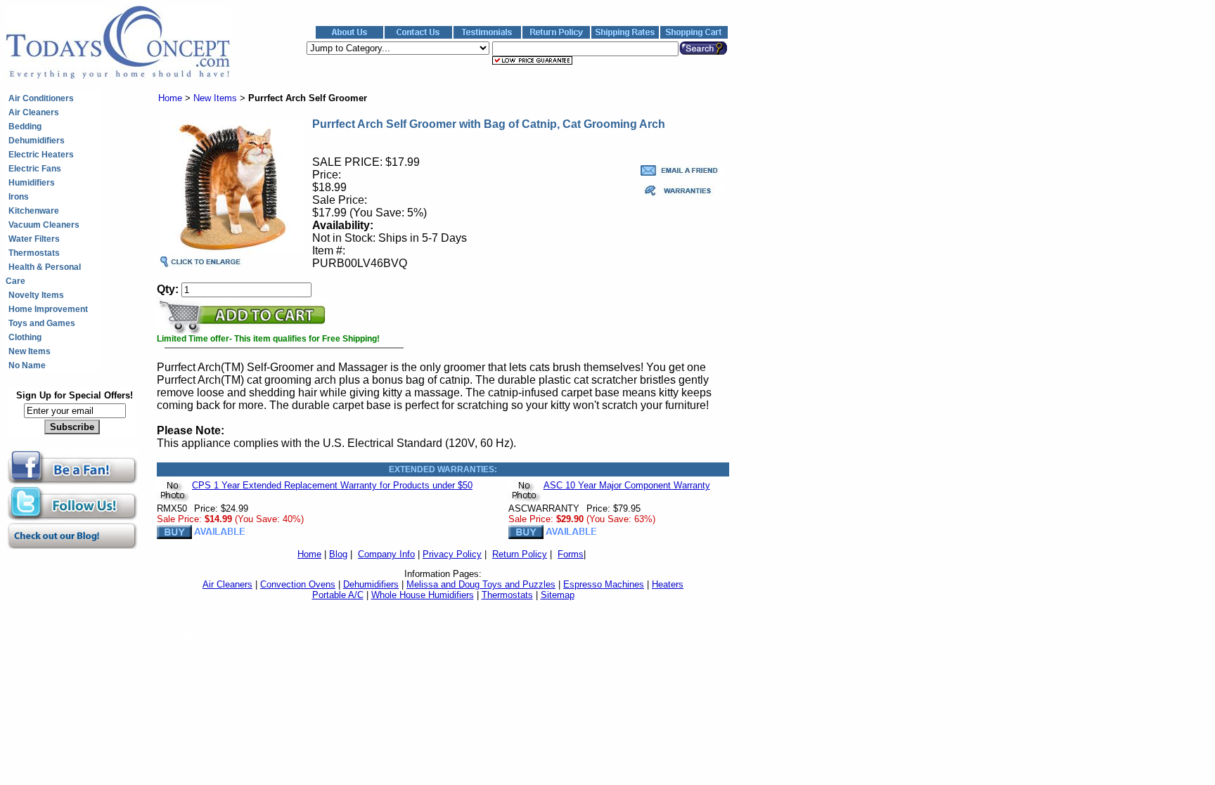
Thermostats (34, 253)
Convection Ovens (297, 584)
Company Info (386, 554)
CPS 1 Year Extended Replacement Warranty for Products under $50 (332, 485)
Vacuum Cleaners (43, 225)
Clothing (24, 337)
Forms (571, 554)
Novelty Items (36, 295)
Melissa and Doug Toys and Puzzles (480, 584)
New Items (29, 351)
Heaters (667, 584)
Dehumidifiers (36, 140)
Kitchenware (33, 211)
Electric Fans (34, 169)
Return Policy (519, 554)
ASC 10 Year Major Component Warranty (627, 485)
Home (170, 98)
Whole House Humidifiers (422, 595)
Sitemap (557, 595)
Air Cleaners (33, 112)
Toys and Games (41, 323)
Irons (18, 197)
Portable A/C (338, 595)
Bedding (24, 126)
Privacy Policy (452, 554)
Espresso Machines (603, 584)
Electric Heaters (41, 155)
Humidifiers (31, 183)
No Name (27, 365)
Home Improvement (48, 309)
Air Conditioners (41, 98)
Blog (338, 554)
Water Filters (34, 239)
